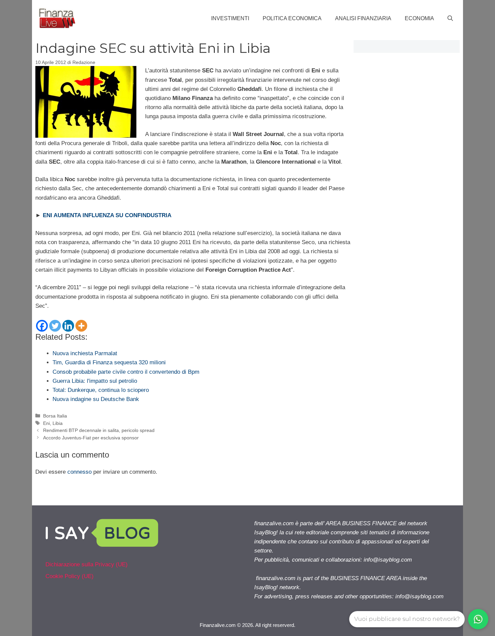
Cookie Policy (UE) (69, 576)
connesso (79, 472)
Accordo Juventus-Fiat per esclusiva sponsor (91, 437)
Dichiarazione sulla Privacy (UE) (86, 564)
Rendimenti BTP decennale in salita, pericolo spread (99, 430)
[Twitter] (55, 326)
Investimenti (230, 18)
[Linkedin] (68, 326)
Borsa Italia (55, 416)
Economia (419, 18)
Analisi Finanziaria (363, 18)
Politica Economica (292, 18)
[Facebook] (42, 326)
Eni (46, 423)
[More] (81, 326)
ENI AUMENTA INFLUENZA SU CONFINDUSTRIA (107, 215)
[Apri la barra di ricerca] (450, 18)
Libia (58, 423)
